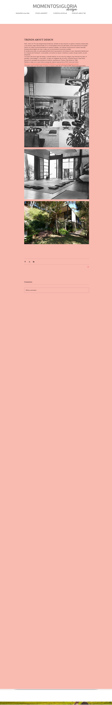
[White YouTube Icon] (62, 698)
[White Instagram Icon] (52, 698)
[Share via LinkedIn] (33, 261)
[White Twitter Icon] (59, 698)
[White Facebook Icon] (49, 698)
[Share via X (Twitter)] (29, 261)
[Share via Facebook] (25, 261)
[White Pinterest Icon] (56, 698)
